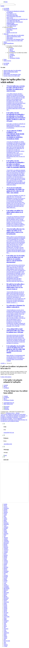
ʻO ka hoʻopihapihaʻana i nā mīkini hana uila (17, 19)
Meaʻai (11, 50)
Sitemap (17, 413)
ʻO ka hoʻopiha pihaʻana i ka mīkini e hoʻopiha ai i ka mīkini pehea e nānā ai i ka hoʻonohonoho (15, 231)
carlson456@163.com (9, 402)
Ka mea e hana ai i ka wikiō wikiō (15, 40)
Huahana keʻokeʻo (10, 413)
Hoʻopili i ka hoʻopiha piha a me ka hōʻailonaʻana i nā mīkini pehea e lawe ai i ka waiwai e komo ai (15, 286)
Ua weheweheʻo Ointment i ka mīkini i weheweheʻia (16, 306)
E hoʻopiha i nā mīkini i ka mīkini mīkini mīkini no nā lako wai (15, 212)
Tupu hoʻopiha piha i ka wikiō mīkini (15, 35)
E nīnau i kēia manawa (6, 376)
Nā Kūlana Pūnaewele (12, 28)
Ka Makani (12, 51)
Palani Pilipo (9, 30)
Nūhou (5, 42)
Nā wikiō (6, 64)
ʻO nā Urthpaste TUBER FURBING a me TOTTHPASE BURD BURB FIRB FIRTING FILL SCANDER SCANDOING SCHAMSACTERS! (15, 135)
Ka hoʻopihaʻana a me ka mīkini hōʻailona (14, 420)
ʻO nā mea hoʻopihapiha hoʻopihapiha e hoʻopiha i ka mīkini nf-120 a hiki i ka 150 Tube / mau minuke (15, 190)
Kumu (5, 59)
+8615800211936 (8, 444)
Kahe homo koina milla (12, 15)
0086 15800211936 (8, 404)
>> (5, 363)
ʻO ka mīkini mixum (11, 25)
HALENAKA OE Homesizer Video (15, 39)
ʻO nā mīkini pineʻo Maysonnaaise (15, 21)
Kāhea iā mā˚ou (7, 60)
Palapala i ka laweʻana (12, 32)
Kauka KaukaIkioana (9, 43)
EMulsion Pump (10, 23)
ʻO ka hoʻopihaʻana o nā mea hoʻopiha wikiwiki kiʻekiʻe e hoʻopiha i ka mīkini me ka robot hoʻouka (16, 88)
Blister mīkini (10, 38)
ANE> (3, 363)
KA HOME (6, 8)
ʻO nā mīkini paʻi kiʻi (11, 13)
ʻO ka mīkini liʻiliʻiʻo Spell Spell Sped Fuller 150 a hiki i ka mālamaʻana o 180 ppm (15, 330)
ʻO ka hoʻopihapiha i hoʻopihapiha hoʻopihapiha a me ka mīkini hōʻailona (13, 419)
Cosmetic (12, 48)
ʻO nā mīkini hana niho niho (13, 20)
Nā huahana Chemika (15, 58)
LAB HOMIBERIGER (12, 24)
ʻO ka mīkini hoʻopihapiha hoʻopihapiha (14, 416)
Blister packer (10, 17)
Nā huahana (6, 9)
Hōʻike (8, 31)
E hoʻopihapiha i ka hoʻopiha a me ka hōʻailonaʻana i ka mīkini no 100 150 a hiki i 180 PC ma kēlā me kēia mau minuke (16, 349)
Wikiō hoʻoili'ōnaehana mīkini (14, 36)
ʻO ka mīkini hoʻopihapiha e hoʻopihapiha (15, 415)
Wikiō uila (6, 34)
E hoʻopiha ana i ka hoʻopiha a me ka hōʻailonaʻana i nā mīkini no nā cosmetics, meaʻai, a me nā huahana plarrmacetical (16, 259)
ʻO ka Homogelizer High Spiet (14, 16)
